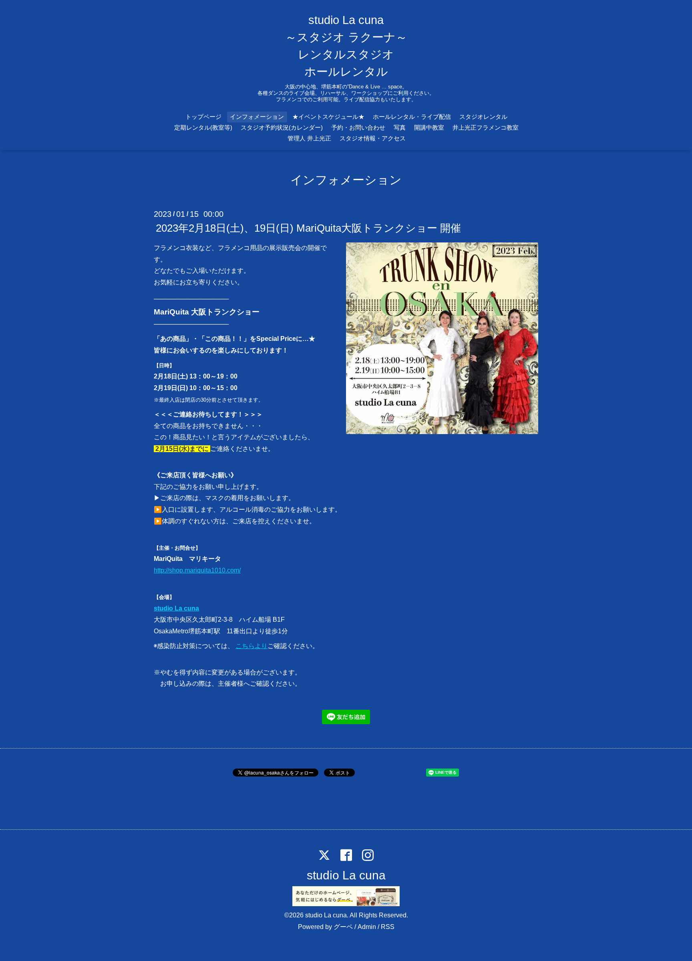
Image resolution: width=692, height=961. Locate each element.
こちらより (251, 646)
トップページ (203, 116)
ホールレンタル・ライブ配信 (412, 116)
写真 (400, 127)
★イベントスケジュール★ (328, 116)
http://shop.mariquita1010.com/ (197, 570)
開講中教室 (429, 127)
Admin (367, 926)
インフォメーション (257, 116)
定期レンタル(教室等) (203, 127)
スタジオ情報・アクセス (373, 138)
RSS (387, 926)
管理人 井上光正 (309, 138)
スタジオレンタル (483, 116)
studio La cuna (176, 608)
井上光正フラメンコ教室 (486, 127)
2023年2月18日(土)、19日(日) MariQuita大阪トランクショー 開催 (308, 228)
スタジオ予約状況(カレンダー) (282, 127)
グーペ (343, 926)
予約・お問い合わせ (358, 127)
